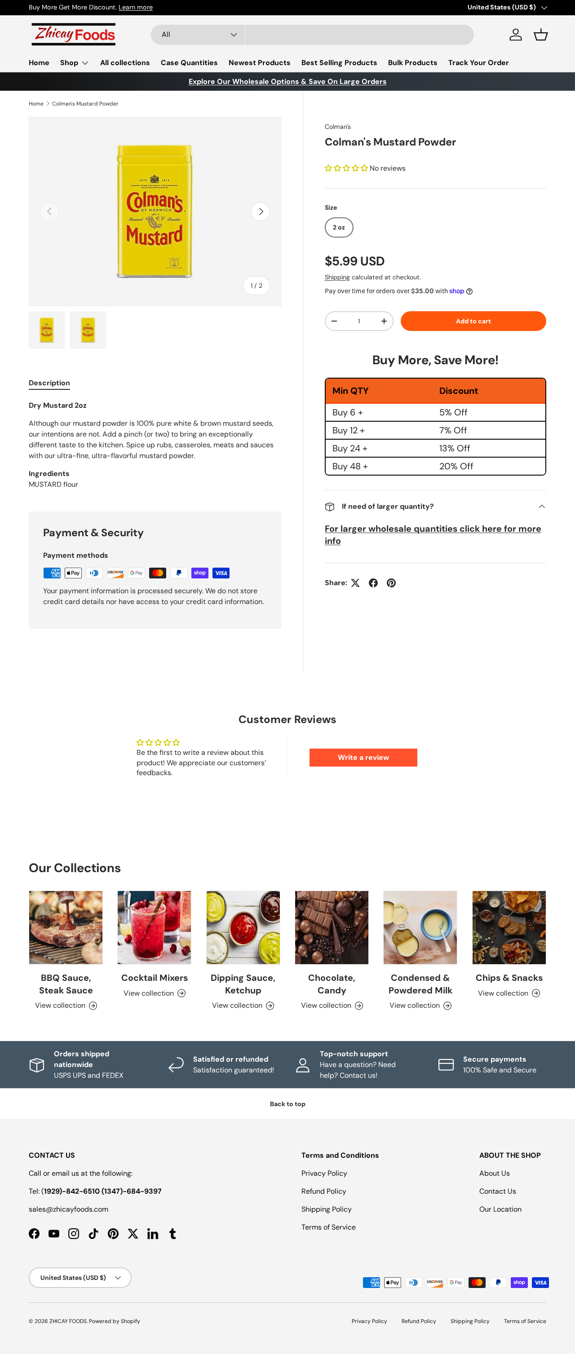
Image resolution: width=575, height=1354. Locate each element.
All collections (125, 62)
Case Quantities (189, 62)
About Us (494, 1173)
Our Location (500, 1209)
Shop (69, 62)
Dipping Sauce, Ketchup (243, 984)
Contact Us (497, 1191)
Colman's (338, 127)
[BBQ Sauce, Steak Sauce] (65, 927)
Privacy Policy (324, 1173)
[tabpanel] (155, 445)
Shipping (337, 277)
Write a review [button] (363, 757)
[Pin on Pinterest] (391, 583)
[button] (541, 34)
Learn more (136, 7)
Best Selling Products (339, 62)
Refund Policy (323, 1191)
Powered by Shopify (114, 1321)
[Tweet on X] (355, 583)
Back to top (287, 1104)
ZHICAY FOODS (68, 1321)
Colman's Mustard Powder (85, 103)
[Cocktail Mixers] (154, 927)
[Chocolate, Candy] (331, 927)
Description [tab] (49, 383)
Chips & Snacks (509, 978)
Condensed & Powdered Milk (420, 984)
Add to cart (473, 321)
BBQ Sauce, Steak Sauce (66, 984)
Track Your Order (478, 62)
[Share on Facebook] (373, 583)
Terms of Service (328, 1227)
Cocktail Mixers (154, 978)
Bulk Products (413, 62)
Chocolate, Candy (331, 984)
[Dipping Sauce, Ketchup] (243, 927)
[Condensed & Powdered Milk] (420, 927)
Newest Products (260, 62)
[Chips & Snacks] (509, 927)
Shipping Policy (326, 1209)
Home (39, 62)
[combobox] (312, 35)
